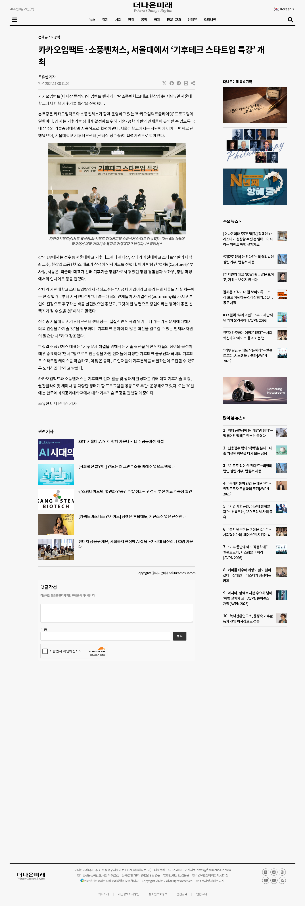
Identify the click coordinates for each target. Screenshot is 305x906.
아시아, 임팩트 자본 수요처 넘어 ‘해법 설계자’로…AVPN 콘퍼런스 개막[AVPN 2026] (247, 598)
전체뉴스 (44, 37)
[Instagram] (282, 872)
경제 (105, 19)
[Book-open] (265, 880)
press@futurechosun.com (213, 870)
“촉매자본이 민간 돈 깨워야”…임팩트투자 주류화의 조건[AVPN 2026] (247, 488)
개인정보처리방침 (128, 894)
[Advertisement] (255, 716)
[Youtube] (274, 880)
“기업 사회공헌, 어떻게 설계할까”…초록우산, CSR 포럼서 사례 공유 (247, 511)
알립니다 (201, 894)
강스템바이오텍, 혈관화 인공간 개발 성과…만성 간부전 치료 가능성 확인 (135, 491)
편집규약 (181, 894)
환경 (131, 19)
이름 (43, 629)
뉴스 (92, 19)
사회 (118, 19)
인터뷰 (192, 19)
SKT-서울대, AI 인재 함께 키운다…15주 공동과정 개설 (121, 441)
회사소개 (103, 894)
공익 (144, 19)
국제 (157, 19)
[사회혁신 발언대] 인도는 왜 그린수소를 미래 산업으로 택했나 (126, 466)
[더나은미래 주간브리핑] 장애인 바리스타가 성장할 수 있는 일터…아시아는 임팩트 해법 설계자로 (248, 239)
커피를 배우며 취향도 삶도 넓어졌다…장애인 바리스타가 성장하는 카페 (247, 575)
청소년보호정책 (157, 894)
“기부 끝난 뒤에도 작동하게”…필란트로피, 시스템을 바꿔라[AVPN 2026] (247, 355)
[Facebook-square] (274, 872)
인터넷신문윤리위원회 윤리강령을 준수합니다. (111, 881)
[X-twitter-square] (265, 872)
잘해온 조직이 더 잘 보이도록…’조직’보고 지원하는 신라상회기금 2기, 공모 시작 (248, 297)
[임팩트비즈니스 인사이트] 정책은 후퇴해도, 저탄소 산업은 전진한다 (132, 516)
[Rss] (282, 880)
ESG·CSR (174, 19)
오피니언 (210, 19)
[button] (164, 83)
